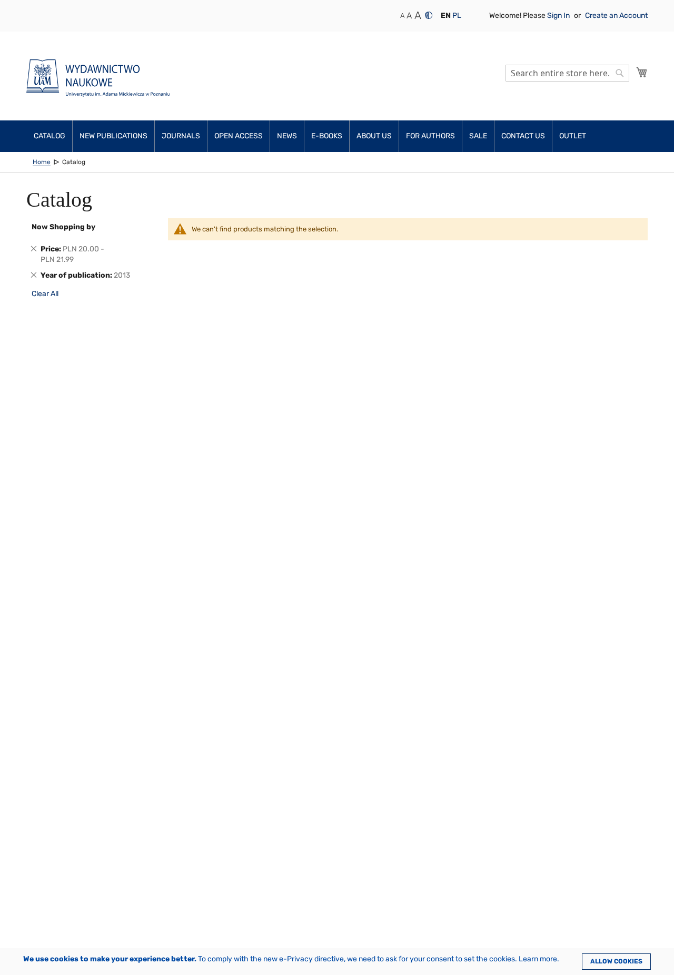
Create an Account (616, 15)
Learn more (538, 958)
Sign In (559, 15)
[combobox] (567, 73)
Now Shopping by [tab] (63, 226)
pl (456, 15)
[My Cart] (642, 72)
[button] (446, 16)
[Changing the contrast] (428, 15)
